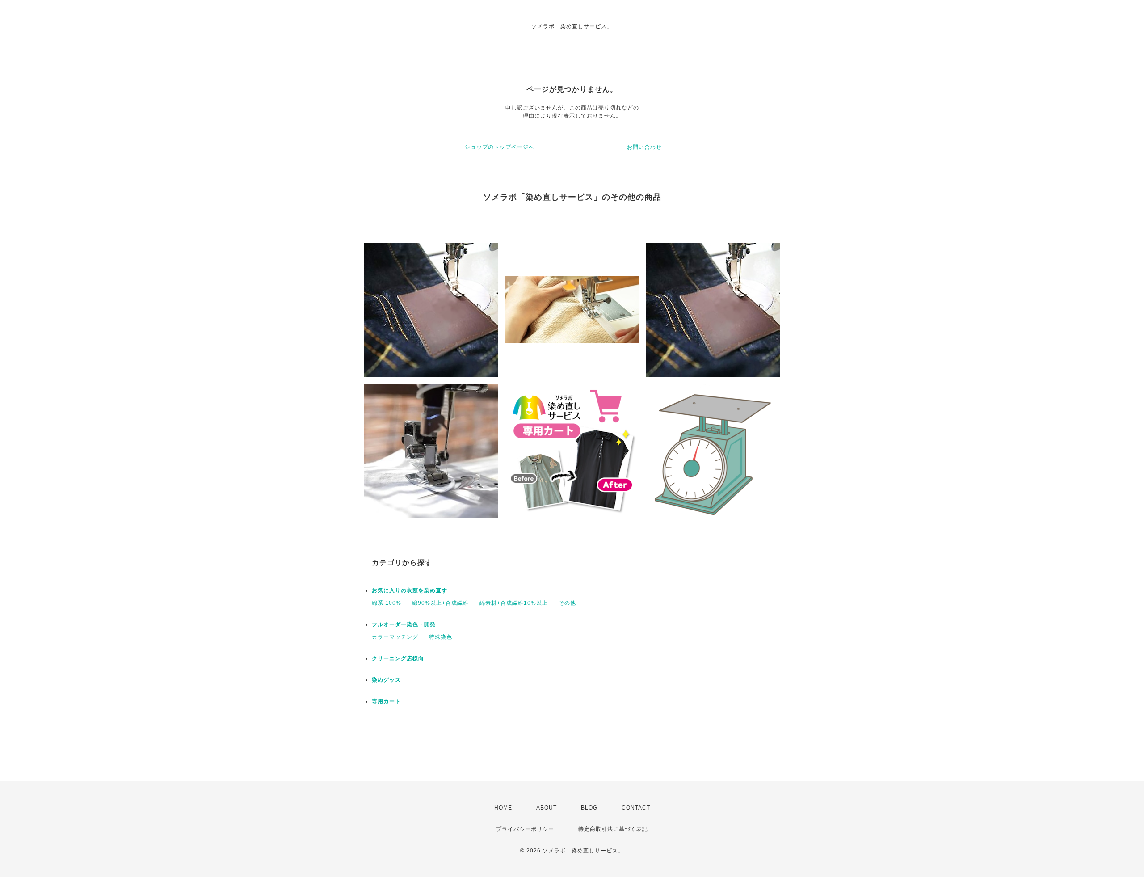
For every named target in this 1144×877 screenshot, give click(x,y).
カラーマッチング (395, 637)
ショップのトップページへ (499, 147)
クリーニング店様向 (398, 658)
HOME (503, 808)
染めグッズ (386, 680)
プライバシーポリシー (525, 829)
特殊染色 (440, 637)
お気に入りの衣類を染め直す (409, 590)
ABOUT (546, 808)
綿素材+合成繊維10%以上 (513, 603)
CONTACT (636, 808)
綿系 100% (386, 603)
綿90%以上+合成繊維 (440, 603)
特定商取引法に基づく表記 (613, 829)
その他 (567, 603)
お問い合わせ (644, 147)
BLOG (589, 808)
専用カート (386, 701)
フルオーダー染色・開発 (404, 624)
